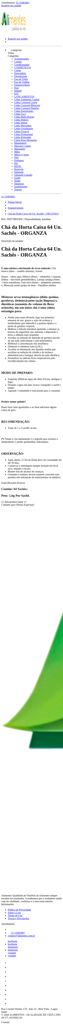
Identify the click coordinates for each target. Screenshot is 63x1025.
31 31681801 (22, 2)
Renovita (18, 169)
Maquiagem (20, 143)
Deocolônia (20, 73)
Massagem (19, 148)
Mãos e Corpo (21, 154)
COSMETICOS (22, 67)
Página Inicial (15, 202)
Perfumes (19, 160)
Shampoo (19, 183)
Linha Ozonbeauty (23, 128)
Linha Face (20, 114)
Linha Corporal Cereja (25, 102)
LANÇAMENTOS (24, 96)
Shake (17, 180)
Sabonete (19, 172)
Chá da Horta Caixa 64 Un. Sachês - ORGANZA (33, 213)
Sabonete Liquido (23, 175)
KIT (16, 93)
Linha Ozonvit (21, 131)
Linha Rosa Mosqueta (25, 140)
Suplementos (20, 186)
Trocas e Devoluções (18, 918)
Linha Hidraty (21, 119)
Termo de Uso (15, 915)
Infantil (17, 90)
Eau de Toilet (21, 79)
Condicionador (21, 64)
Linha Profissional (23, 134)
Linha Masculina (22, 125)
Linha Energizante (23, 111)
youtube (12, 952)
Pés (16, 163)
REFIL (17, 166)
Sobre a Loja (14, 912)
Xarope (18, 189)
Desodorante (20, 76)
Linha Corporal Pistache (26, 108)
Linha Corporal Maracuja (27, 105)
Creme (17, 70)
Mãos (17, 151)
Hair (16, 87)
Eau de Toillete (22, 82)
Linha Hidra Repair (24, 117)
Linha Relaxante (22, 137)
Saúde (17, 178)
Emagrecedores (22, 85)
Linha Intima (20, 122)
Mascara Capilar (22, 146)
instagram (13, 947)
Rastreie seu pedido (11, 5)
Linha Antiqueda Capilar (26, 99)
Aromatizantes (21, 58)
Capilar (18, 61)
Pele (16, 157)
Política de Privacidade (19, 909)
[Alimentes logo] (13, 33)
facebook (12, 941)
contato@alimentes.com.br (21, 935)
